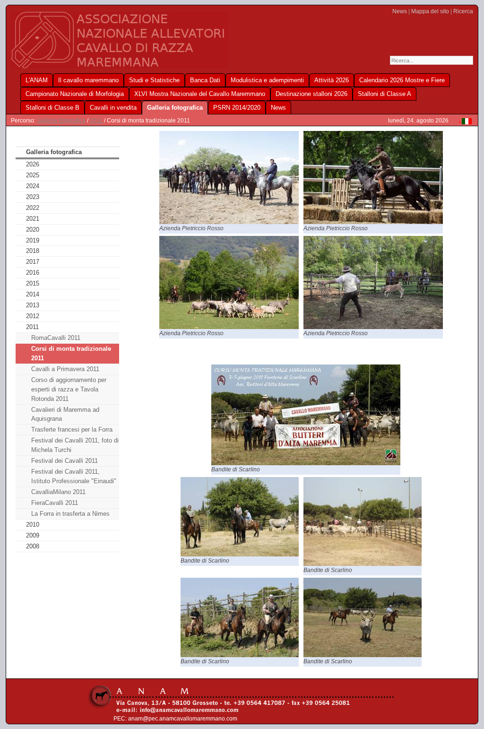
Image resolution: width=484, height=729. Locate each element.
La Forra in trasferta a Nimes (70, 513)
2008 (32, 546)
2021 (32, 218)
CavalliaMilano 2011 (58, 491)
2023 (32, 196)
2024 (32, 186)
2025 (32, 175)
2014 (32, 294)
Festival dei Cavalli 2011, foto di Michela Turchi (75, 445)
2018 (32, 250)
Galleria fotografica (61, 120)
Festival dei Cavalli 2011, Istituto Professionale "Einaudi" (73, 476)
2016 (32, 272)
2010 (32, 524)
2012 (32, 316)
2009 (32, 535)
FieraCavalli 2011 (54, 502)
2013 (32, 305)
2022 (32, 207)
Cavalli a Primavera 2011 (65, 369)
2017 (32, 261)
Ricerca (463, 11)
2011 (96, 120)
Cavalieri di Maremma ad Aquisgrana (65, 414)
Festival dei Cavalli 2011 (64, 460)
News (399, 11)
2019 (32, 240)
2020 (32, 229)
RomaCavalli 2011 (55, 337)
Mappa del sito (430, 11)
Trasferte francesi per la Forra (71, 429)
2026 (32, 164)
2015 (32, 283)
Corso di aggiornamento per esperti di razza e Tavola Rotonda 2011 (68, 389)
